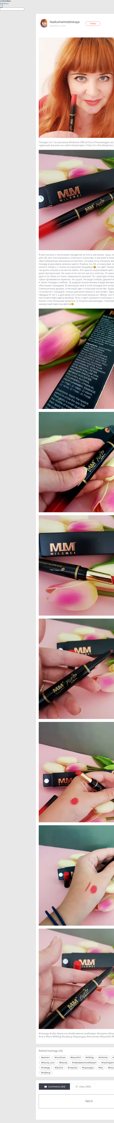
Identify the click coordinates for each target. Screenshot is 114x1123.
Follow (93, 23)
